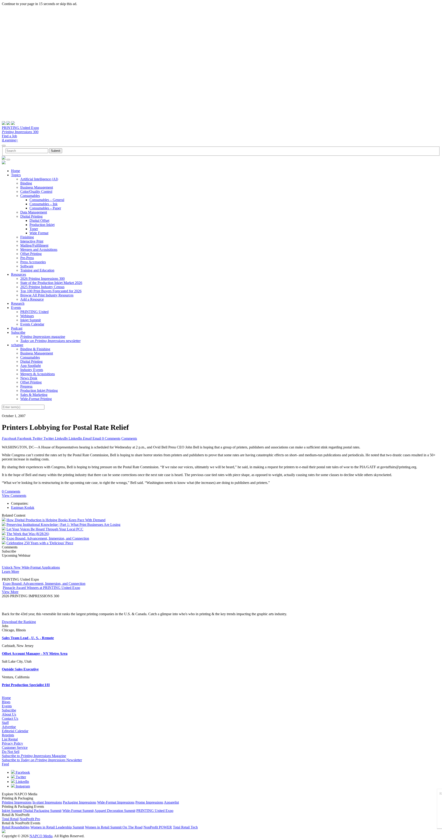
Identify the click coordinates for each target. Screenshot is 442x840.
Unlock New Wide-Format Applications (31, 567)
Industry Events (31, 370)
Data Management (33, 212)
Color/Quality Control (36, 191)
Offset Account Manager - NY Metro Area (34, 654)
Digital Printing (31, 216)
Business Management (36, 187)
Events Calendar (32, 324)
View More (10, 592)
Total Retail (10, 819)
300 (20, 132)
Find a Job (9, 136)
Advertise (9, 727)
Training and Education (37, 270)
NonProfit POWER (157, 827)
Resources (18, 274)
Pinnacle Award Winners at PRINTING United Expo (41, 588)
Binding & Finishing (35, 349)
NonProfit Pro (30, 819)
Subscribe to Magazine (34, 756)
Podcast (16, 328)
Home (15, 171)
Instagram (22, 786)
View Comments (14, 496)
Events (16, 308)
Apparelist (171, 802)
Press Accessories (33, 262)
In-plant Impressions (47, 802)
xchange (17, 345)
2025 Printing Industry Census (42, 287)
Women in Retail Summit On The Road (113, 827)
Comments (129, 438)
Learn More (10, 572)
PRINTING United (34, 312)
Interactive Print (31, 241)
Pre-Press (27, 258)
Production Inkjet (42, 225)
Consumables (30, 196)
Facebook (22, 772)
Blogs (6, 702)
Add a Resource (32, 299)
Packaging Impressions (79, 802)
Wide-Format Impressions (115, 802)
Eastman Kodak (22, 507)
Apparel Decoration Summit (114, 811)
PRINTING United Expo (20, 128)
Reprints (8, 735)
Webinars (27, 316)
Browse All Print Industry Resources (46, 295)
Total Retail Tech (185, 827)
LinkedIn (22, 782)
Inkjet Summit (30, 320)
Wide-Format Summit (78, 811)
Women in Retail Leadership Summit (57, 827)
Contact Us (10, 718)
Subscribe (18, 332)
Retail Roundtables (15, 827)
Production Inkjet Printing (39, 390)
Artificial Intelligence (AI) (39, 179)
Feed (5, 764)
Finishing (27, 237)
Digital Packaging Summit (42, 811)
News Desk (28, 378)
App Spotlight (30, 366)
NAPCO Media (40, 836)
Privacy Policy (12, 743)
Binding (26, 183)
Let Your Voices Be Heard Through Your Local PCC (44, 529)
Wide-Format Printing (36, 399)
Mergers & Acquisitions (37, 374)
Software (26, 266)
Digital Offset (39, 220)
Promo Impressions (149, 802)
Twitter (20, 777)
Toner (33, 229)
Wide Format (38, 233)
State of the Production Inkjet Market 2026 (51, 283)
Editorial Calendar (15, 731)
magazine (42, 337)
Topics (16, 175)
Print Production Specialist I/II (26, 685)
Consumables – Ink (43, 204)
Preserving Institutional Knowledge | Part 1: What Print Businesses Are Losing (63, 525)
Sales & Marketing (33, 395)
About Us (9, 714)
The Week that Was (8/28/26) (27, 534)
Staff (5, 723)
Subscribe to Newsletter (42, 760)
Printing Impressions (17, 802)
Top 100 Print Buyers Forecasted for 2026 (50, 291)
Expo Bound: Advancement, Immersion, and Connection (47, 538)
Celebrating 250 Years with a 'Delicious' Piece (39, 543)
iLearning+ (10, 140)
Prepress (26, 386)
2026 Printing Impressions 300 (42, 279)
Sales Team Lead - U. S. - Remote (28, 638)
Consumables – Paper (45, 208)
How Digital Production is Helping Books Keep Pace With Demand (55, 520)
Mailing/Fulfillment (34, 245)
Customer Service (15, 747)
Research (17, 303)
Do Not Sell (10, 752)
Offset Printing (31, 254)
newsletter (50, 341)
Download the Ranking (19, 622)
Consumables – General (46, 200)
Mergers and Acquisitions (38, 250)
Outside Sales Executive (20, 669)
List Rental (10, 739)
